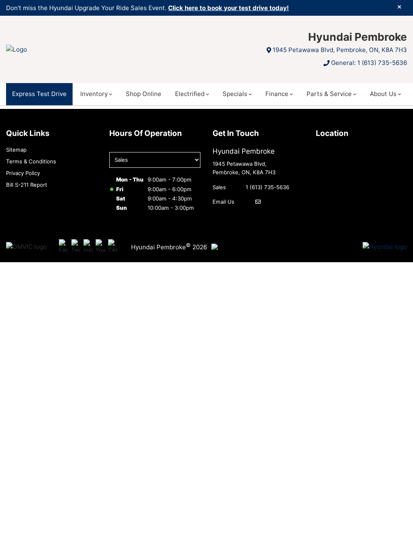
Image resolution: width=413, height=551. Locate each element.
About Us (383, 94)
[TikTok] (112, 246)
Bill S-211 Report (26, 185)
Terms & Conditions (31, 161)
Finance (276, 94)
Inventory (94, 94)
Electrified (189, 94)
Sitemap (16, 149)
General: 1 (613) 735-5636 (369, 63)
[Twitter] (76, 246)
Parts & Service (329, 94)
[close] (399, 6)
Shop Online (143, 94)
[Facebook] (63, 246)
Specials (235, 94)
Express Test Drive (39, 94)
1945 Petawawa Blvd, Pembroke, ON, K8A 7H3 (340, 50)
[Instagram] (88, 246)
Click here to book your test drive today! (228, 8)
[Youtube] (100, 246)
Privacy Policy (23, 173)
